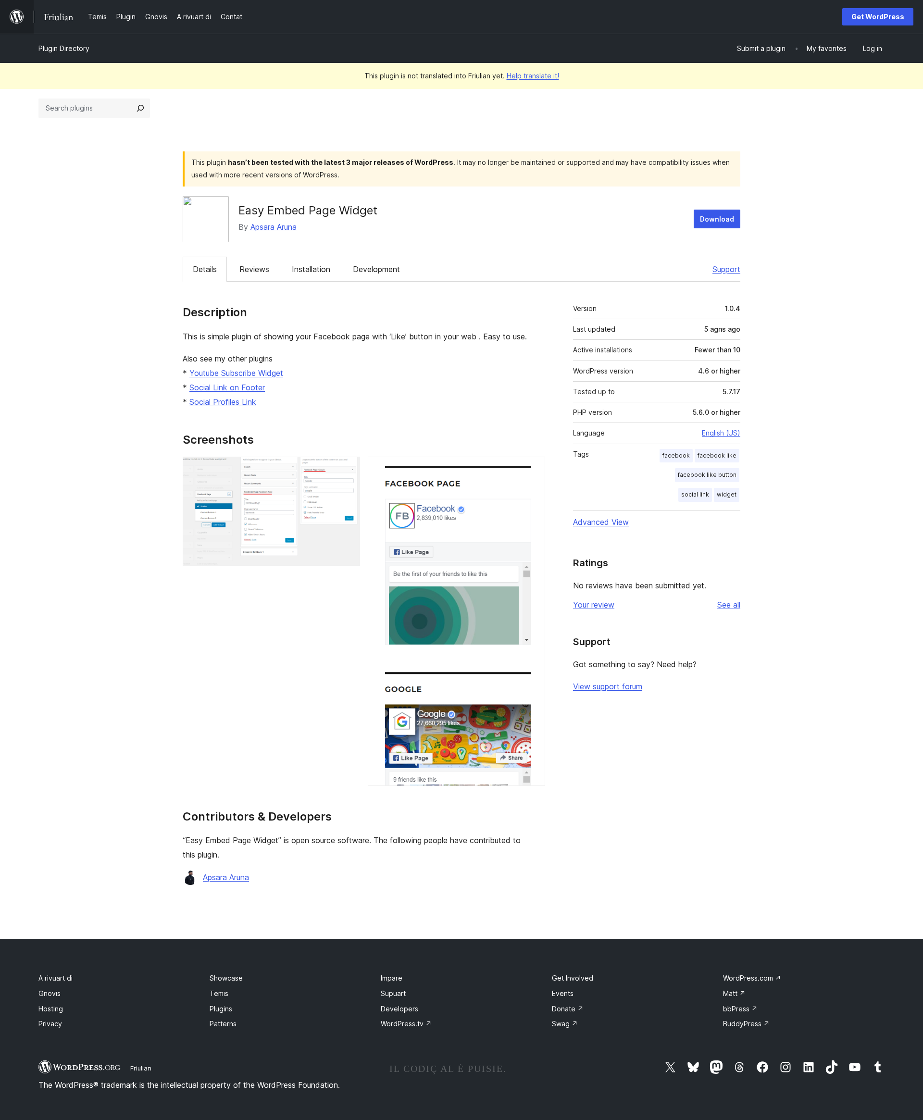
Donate (568, 1009)
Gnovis (49, 993)
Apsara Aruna (273, 227)
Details (205, 269)
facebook (676, 455)
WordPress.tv (406, 1024)
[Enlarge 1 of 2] (347, 469)
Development (376, 269)
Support (726, 269)
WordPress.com (752, 978)
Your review (593, 605)
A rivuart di (55, 978)
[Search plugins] (140, 108)
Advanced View (601, 522)
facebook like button (707, 474)
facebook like (717, 455)
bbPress (740, 1009)
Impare (391, 978)
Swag (565, 1024)
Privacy (50, 1024)
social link (695, 494)
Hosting (50, 1009)
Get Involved (572, 978)
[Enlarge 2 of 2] (532, 469)
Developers (399, 1009)
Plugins (221, 1009)
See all (728, 605)
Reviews (254, 269)
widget (726, 494)
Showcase (226, 978)
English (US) (721, 433)
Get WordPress (877, 16)
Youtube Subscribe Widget (236, 373)
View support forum (607, 686)
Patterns (223, 1024)
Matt (734, 993)
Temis (219, 993)
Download (717, 219)
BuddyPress (746, 1024)
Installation (311, 269)
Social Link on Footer (227, 387)
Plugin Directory (63, 48)
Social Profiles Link (222, 402)
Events (563, 993)
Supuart (393, 993)
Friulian (140, 1068)
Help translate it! (533, 76)
